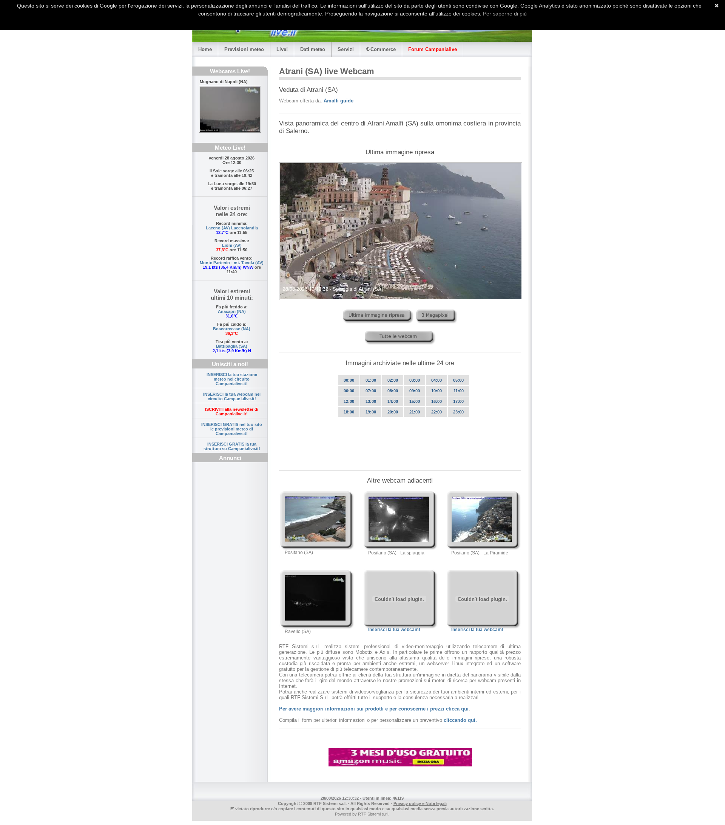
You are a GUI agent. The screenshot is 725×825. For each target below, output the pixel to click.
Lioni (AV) (232, 245)
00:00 (349, 380)
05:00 (458, 380)
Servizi (346, 49)
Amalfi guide (338, 101)
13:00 (371, 401)
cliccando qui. (460, 720)
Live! (282, 49)
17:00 (458, 401)
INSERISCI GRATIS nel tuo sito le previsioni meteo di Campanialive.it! (231, 429)
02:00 (392, 380)
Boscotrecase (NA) (231, 329)
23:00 (458, 412)
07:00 (371, 391)
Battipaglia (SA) (231, 346)
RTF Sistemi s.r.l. (373, 814)
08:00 (392, 391)
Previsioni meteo (244, 49)
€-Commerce (381, 49)
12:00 (349, 401)
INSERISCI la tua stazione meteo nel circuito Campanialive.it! (232, 379)
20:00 (392, 412)
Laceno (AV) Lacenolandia (232, 228)
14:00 (392, 401)
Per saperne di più (505, 14)
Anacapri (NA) (232, 311)
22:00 (436, 412)
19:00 (371, 412)
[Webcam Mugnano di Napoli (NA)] (230, 109)
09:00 (414, 391)
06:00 (349, 391)
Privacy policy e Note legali (420, 803)
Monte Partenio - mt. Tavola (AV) (232, 262)
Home (205, 49)
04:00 (436, 380)
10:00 (436, 391)
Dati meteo (312, 49)
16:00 (436, 401)
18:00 (349, 412)
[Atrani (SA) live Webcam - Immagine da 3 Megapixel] (436, 325)
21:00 (414, 412)
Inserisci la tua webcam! (394, 629)
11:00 (459, 391)
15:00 (414, 401)
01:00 (371, 380)
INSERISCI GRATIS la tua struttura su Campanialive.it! (232, 446)
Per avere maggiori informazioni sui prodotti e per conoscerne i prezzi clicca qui (374, 709)
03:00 (414, 380)
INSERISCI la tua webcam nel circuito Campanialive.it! (232, 396)
